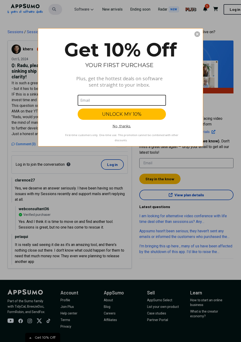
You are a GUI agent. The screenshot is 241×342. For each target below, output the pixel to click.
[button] (197, 34)
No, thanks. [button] (121, 126)
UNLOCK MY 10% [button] (121, 114)
